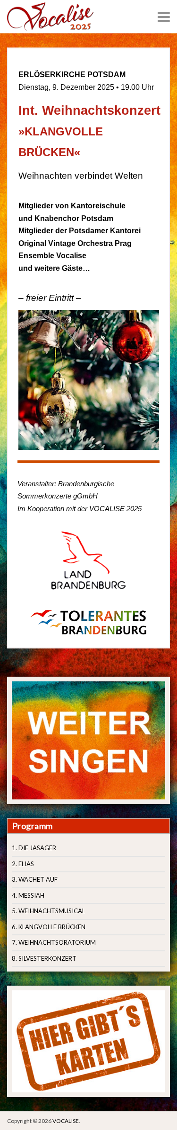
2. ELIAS (23, 864)
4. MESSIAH (28, 895)
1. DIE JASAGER (34, 848)
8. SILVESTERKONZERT (44, 958)
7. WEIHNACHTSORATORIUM (54, 942)
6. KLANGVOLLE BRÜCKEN (48, 927)
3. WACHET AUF (35, 879)
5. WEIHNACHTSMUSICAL (48, 911)
